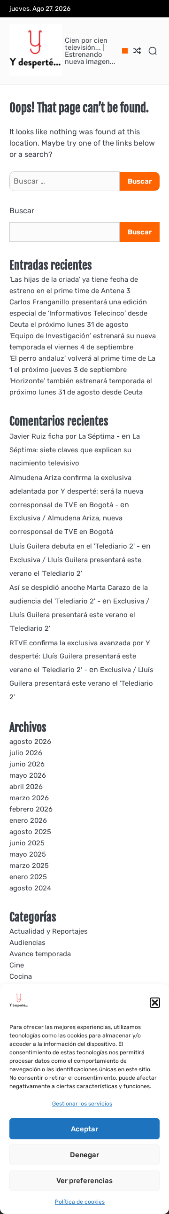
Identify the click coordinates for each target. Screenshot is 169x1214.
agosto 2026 (30, 741)
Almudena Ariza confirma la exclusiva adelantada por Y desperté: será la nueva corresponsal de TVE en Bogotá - (76, 491)
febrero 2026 (31, 809)
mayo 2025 (27, 854)
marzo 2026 (29, 798)
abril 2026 (26, 786)
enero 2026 (28, 820)
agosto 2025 (30, 831)
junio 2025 (27, 843)
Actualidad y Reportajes (48, 931)
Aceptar (84, 1129)
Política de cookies (80, 1202)
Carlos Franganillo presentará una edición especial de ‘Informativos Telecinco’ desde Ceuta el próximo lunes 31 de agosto (78, 313)
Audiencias (27, 942)
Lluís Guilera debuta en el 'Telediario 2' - (74, 546)
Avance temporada (40, 954)
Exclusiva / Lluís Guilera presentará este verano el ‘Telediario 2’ (79, 615)
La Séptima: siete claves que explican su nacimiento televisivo (74, 450)
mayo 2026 (27, 775)
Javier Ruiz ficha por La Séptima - (64, 436)
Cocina (20, 976)
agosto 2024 (30, 888)
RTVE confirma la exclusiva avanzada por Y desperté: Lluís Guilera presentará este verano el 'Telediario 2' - (79, 656)
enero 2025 (28, 877)
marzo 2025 (29, 865)
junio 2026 (27, 764)
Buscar (21, 210)
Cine (16, 965)
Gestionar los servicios (82, 1103)
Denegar (84, 1155)
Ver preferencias (84, 1180)
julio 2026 (25, 753)
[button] (155, 1002)
